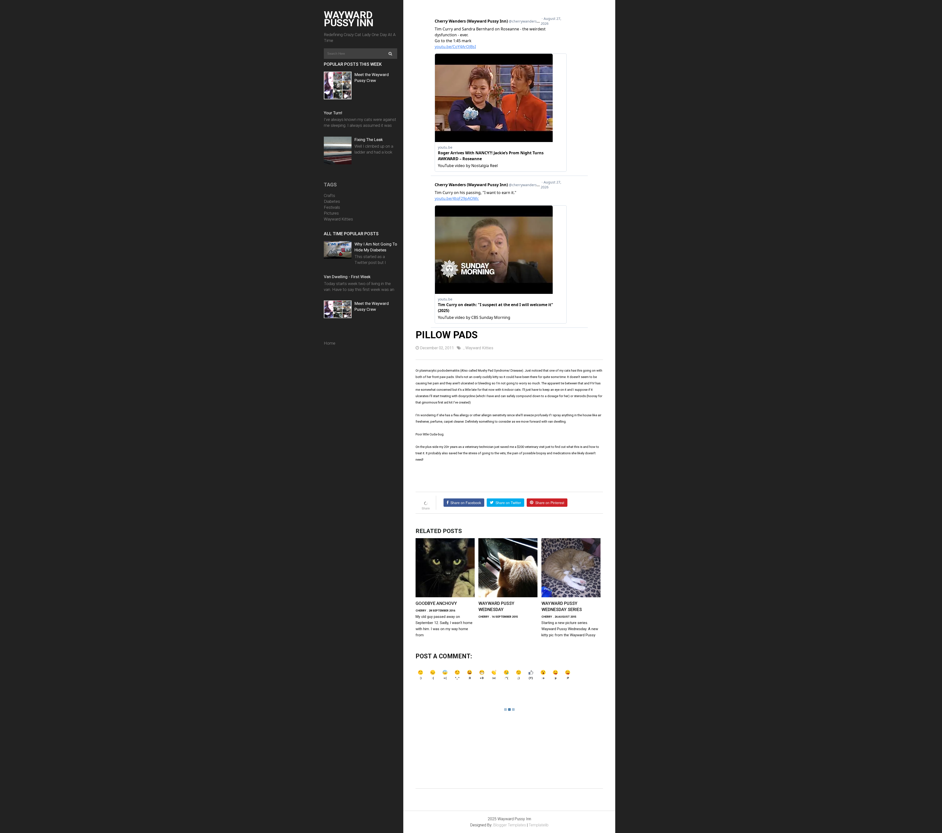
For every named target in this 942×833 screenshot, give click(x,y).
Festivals (332, 207)
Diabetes (332, 201)
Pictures (331, 213)
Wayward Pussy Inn (348, 19)
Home (329, 343)
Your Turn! (333, 112)
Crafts (329, 195)
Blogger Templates (509, 825)
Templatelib (539, 825)
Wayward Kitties (338, 219)
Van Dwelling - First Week (347, 276)
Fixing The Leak (368, 139)
